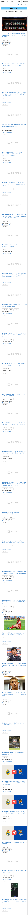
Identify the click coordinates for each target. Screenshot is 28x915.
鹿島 (11, 576)
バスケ (17, 1)
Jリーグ (5, 189)
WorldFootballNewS (7, 43)
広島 (16, 309)
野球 (2, 1)
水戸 (11, 339)
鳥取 (23, 606)
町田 (11, 189)
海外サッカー (6, 40)
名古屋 (16, 606)
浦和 (11, 488)
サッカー (9, 1)
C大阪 (11, 546)
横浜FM (11, 517)
